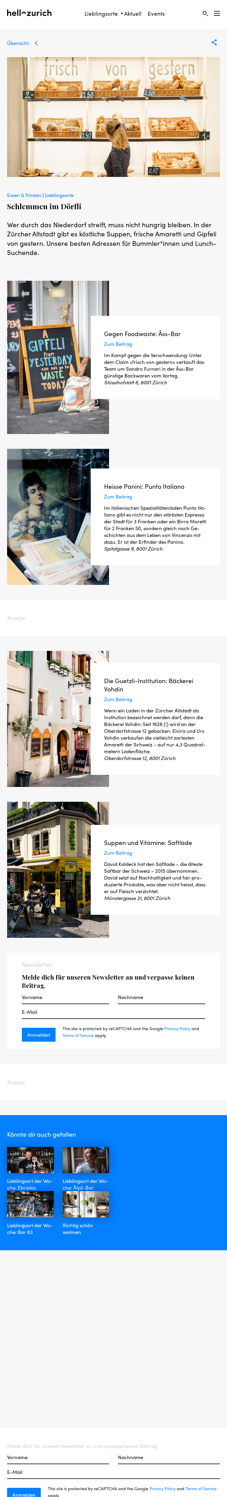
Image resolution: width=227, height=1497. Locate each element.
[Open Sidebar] (217, 13)
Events (156, 13)
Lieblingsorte (101, 13)
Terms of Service (78, 1035)
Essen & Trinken (25, 195)
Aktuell (133, 13)
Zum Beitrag (118, 343)
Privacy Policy (177, 1028)
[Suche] (205, 13)
